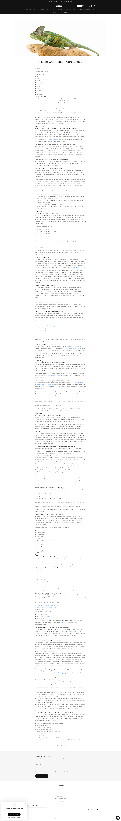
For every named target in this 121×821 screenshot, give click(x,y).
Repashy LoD (40, 618)
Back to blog (61, 745)
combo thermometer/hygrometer (48, 350)
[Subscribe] (45, 809)
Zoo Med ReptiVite (42, 614)
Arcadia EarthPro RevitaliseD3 (45, 616)
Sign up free (86, 5)
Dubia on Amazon (60, 801)
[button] (23, 5)
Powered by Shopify (64, 818)
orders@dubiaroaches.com (62, 791)
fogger (76, 391)
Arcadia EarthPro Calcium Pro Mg (46, 607)
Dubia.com (58, 818)
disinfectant (52, 459)
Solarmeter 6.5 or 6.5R (78, 267)
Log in (79, 5)
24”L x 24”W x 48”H (41, 132)
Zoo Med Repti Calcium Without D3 (47, 605)
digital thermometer (71, 348)
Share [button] (38, 68)
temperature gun (76, 346)
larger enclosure (54, 139)
